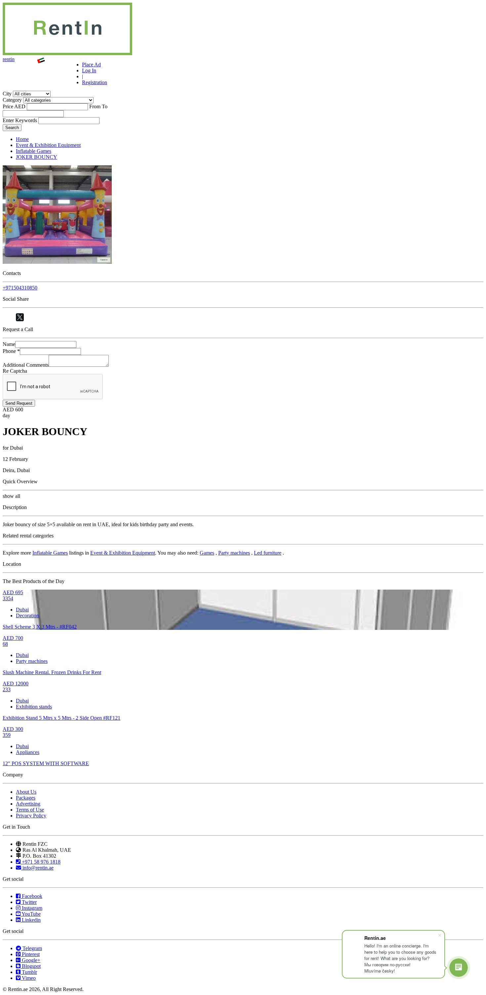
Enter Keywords (20, 120)
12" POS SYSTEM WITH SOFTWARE (46, 763)
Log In (89, 70)
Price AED (14, 106)
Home (22, 139)
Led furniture (267, 553)
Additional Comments (26, 365)
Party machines (234, 553)
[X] (20, 317)
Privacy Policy (31, 815)
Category (12, 100)
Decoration (27, 615)
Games (207, 553)
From (95, 106)
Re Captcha (15, 371)
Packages (25, 798)
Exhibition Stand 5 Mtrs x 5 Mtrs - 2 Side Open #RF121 (61, 718)
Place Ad (91, 64)
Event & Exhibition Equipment (48, 145)
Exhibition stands (34, 706)
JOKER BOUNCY (36, 157)
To (104, 106)
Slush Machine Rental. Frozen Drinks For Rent (52, 672)
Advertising (28, 803)
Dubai (22, 609)
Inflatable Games (33, 151)
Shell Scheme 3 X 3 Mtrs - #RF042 (40, 627)
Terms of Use (30, 809)
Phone (11, 351)
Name (9, 344)
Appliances (27, 752)
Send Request (18, 403)
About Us (26, 792)
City (7, 93)
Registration (94, 82)
